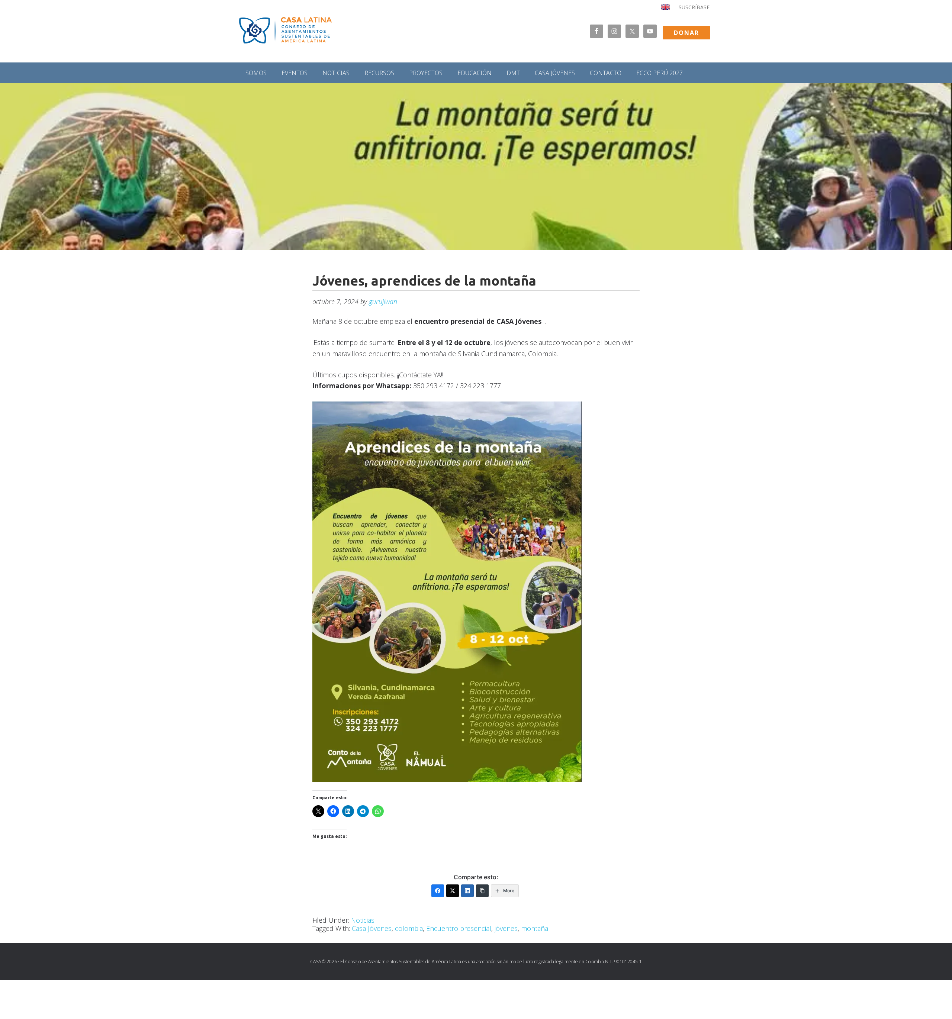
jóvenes (506, 928)
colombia (409, 928)
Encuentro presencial (458, 928)
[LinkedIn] (467, 890)
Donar (686, 33)
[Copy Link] (482, 890)
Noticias (362, 920)
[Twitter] (452, 890)
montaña (534, 928)
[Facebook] (437, 890)
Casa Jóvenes (372, 928)
